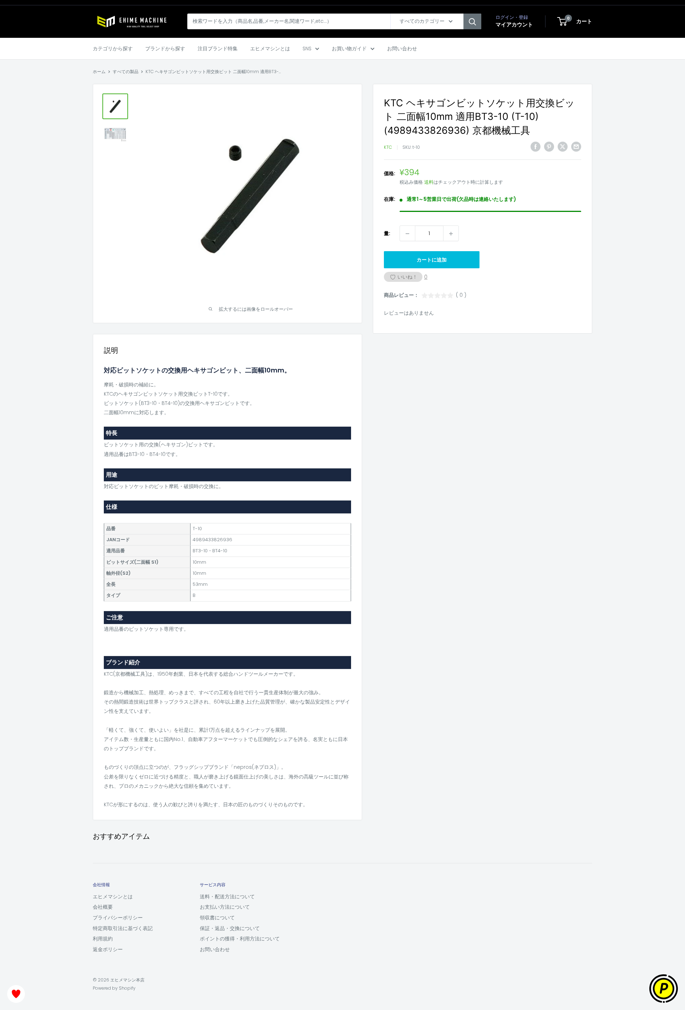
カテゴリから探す (113, 48)
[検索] (472, 21)
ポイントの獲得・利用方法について (240, 938)
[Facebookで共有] (536, 147)
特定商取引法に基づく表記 (123, 928)
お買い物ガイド (349, 48)
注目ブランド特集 (218, 48)
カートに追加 (432, 260)
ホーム (99, 71)
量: (387, 233)
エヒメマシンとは (270, 48)
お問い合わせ (402, 48)
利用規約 (103, 938)
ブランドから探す (165, 48)
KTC (388, 147)
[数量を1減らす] (407, 233)
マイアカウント (514, 24)
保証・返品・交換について (230, 928)
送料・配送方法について (227, 896)
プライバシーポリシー (118, 917)
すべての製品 (125, 71)
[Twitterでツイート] (563, 147)
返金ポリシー (108, 949)
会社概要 (103, 906)
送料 (428, 182)
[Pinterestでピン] (549, 147)
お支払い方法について (225, 906)
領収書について (217, 917)
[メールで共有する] (576, 147)
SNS (307, 48)
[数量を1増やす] (450, 233)
